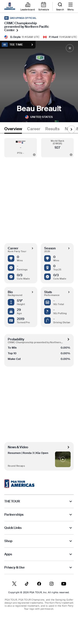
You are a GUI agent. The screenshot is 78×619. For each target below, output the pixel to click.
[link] (10, 6)
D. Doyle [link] (15, 37)
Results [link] (52, 129)
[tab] (13, 129)
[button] (20, 147)
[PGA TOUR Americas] (19, 483)
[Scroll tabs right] (71, 129)
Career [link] (33, 129)
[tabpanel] (39, 302)
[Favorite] (70, 48)
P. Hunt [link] (53, 37)
